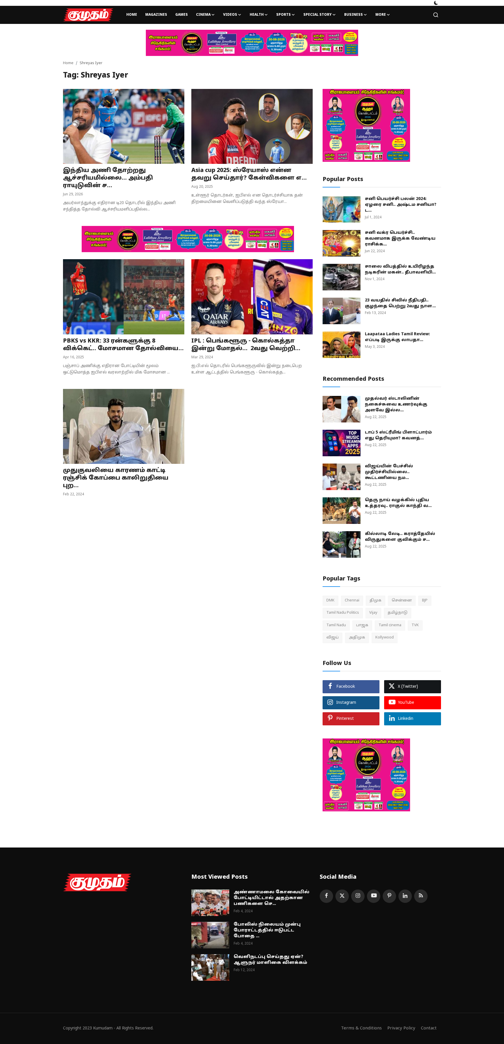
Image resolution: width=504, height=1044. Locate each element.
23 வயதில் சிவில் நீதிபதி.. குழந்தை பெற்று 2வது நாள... (400, 303)
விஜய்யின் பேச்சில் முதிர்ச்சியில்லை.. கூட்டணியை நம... (389, 472)
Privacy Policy (401, 1028)
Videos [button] (230, 15)
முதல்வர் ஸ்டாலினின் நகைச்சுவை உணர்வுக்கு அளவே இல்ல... (396, 404)
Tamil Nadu (336, 625)
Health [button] (257, 15)
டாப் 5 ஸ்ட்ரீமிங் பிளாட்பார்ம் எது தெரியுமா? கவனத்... (398, 435)
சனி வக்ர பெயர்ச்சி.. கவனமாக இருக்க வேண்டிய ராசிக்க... (400, 238)
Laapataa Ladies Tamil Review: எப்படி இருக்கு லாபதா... (397, 337)
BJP (425, 600)
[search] (435, 15)
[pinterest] (389, 896)
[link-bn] (252, 43)
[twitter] (342, 896)
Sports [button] (283, 15)
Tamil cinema (390, 625)
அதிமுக (357, 637)
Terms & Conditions (361, 1028)
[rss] (421, 896)
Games (181, 15)
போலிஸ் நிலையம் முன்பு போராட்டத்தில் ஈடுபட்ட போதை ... (267, 930)
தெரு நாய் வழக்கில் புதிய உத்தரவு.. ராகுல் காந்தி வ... (398, 503)
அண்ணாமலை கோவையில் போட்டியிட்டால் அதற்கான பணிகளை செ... (271, 898)
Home (131, 15)
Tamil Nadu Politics (342, 612)
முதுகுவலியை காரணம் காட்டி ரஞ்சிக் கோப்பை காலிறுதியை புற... (116, 478)
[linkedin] (405, 896)
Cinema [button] (203, 15)
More (380, 15)
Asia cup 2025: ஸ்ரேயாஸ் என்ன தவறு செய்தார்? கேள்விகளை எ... (249, 174)
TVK (415, 625)
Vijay (373, 612)
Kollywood (384, 637)
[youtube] (373, 896)
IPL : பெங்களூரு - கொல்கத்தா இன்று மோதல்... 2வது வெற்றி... (245, 345)
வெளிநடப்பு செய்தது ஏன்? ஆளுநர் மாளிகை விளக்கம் (270, 960)
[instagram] (358, 896)
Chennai (352, 600)
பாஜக (362, 625)
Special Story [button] (317, 15)
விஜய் (332, 637)
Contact (429, 1028)
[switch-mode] (436, 3)
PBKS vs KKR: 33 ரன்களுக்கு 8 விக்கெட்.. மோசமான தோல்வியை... (123, 345)
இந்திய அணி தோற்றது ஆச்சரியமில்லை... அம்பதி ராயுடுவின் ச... (108, 178)
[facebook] (326, 896)
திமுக (376, 600)
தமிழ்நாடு (397, 612)
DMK (330, 600)
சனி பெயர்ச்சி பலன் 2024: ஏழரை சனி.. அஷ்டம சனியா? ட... (400, 204)
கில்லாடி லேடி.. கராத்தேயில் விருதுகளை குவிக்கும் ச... (400, 536)
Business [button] (353, 15)
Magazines (156, 15)
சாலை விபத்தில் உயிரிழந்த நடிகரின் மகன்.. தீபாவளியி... (400, 269)
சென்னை (402, 600)
